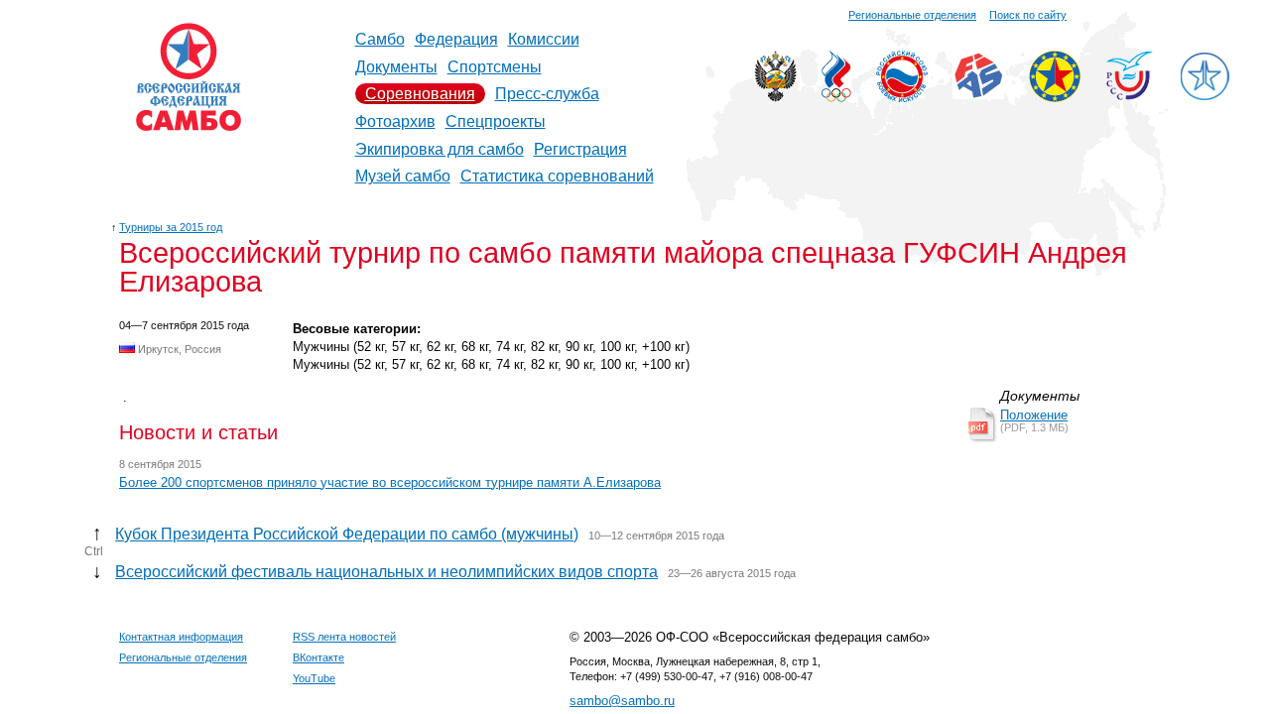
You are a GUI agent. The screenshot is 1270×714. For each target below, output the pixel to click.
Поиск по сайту (1028, 15)
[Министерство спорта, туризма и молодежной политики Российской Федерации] (775, 96)
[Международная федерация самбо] (978, 93)
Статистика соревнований (557, 176)
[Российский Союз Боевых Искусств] (902, 96)
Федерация (456, 39)
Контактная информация (181, 637)
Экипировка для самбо (439, 149)
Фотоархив (395, 121)
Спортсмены (494, 67)
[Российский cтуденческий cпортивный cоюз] (1129, 94)
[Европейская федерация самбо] (1054, 96)
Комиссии (543, 39)
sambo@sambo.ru (622, 700)
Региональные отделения (912, 15)
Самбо (380, 39)
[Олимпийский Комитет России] (836, 96)
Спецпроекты (495, 121)
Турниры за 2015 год (170, 227)
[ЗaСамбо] (1204, 96)
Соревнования (420, 93)
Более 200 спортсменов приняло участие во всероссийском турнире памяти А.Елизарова (390, 482)
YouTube (314, 678)
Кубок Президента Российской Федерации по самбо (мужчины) (346, 534)
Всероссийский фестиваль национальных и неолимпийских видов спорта (386, 571)
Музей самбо (402, 176)
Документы (396, 67)
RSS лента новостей (344, 637)
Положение (1034, 415)
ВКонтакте (318, 657)
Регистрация (580, 149)
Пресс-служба (547, 93)
